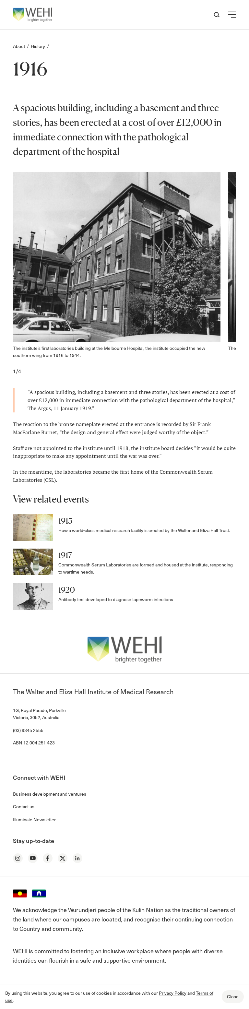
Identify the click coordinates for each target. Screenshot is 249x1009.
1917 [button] (65, 555)
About (19, 46)
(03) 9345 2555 (28, 730)
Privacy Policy (172, 993)
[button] (232, 14)
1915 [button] (65, 521)
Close (233, 996)
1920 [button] (66, 590)
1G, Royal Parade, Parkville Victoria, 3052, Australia (39, 714)
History (38, 46)
